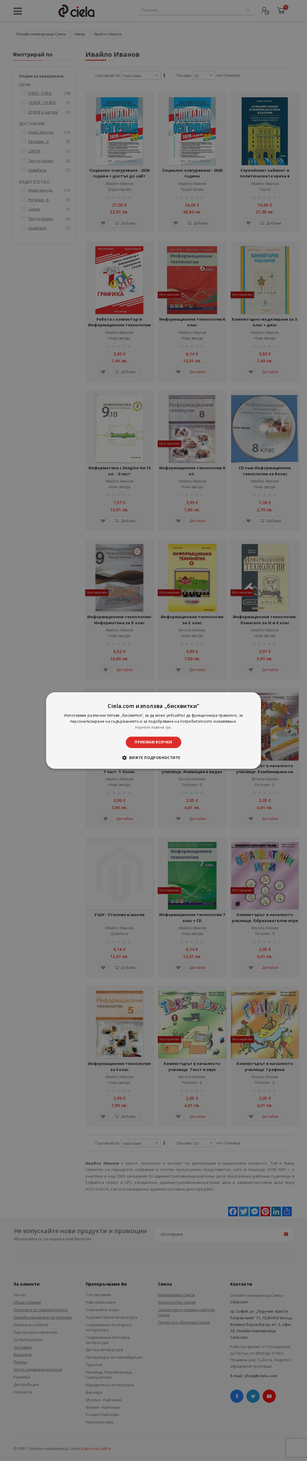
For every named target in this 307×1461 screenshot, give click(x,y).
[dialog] (153, 730)
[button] (153, 757)
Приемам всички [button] (153, 742)
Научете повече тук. (153, 727)
